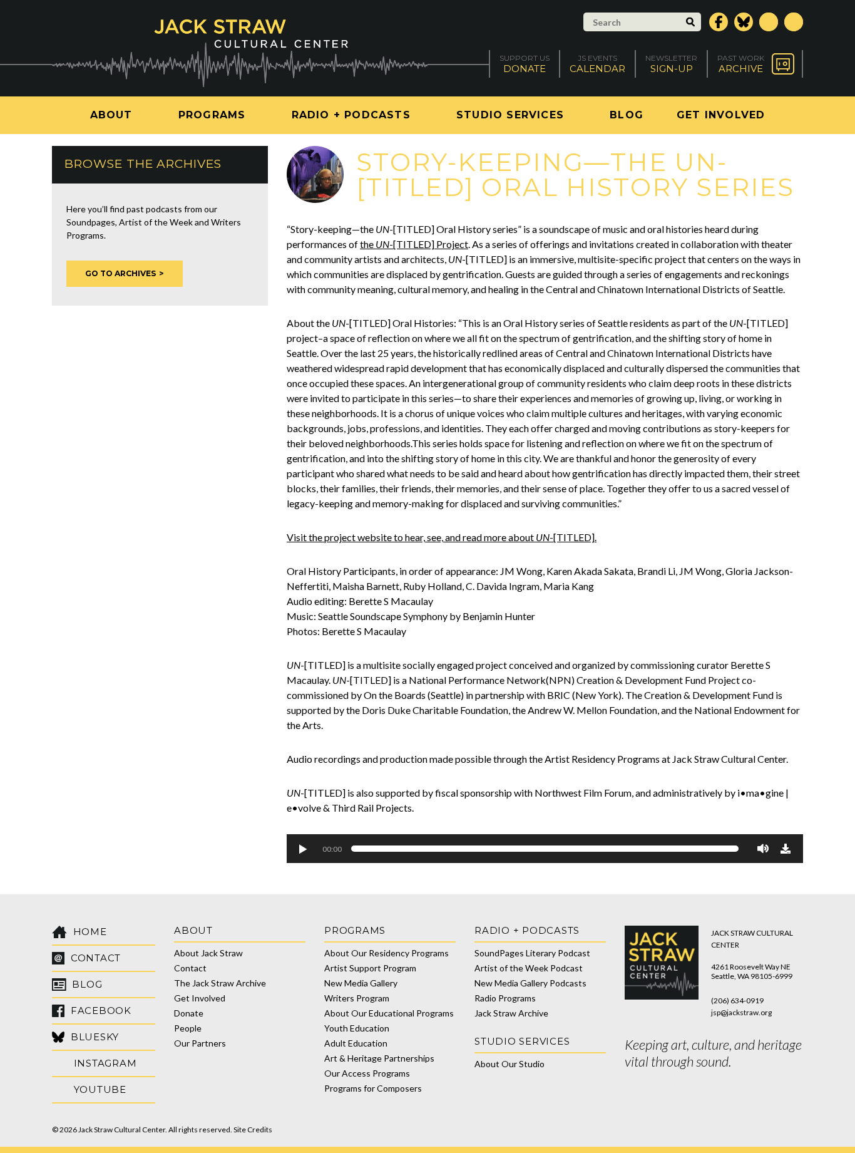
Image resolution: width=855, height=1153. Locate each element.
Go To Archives (120, 273)
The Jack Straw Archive (220, 983)
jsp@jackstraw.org (741, 1012)
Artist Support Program (370, 968)
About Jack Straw (208, 953)
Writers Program (356, 998)
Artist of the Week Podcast (528, 968)
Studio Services (510, 115)
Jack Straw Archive (511, 1013)
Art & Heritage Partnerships (379, 1058)
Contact (190, 968)
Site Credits (252, 1129)
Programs (212, 115)
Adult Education (355, 1043)
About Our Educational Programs (389, 1013)
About (111, 115)
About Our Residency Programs (386, 953)
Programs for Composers (373, 1088)
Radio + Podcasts (351, 115)
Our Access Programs (367, 1073)
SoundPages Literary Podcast (532, 953)
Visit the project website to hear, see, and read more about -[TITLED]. (441, 537)
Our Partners (200, 1043)
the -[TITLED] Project (414, 244)
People (188, 1028)
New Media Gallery (360, 983)
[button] (302, 848)
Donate (188, 1013)
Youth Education (356, 1028)
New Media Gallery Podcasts (530, 983)
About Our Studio (509, 1063)
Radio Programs (505, 998)
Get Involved (721, 115)
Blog (626, 115)
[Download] (786, 849)
